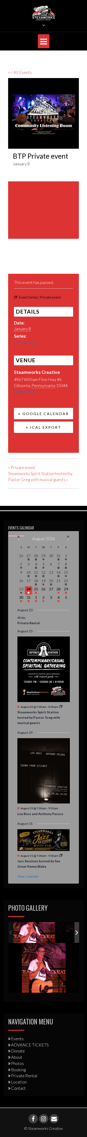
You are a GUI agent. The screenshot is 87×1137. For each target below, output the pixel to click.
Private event (26, 342)
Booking (18, 1069)
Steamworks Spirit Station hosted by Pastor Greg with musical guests (38, 717)
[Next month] (68, 539)
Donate (18, 1050)
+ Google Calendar (43, 413)
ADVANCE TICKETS (30, 1044)
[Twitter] (24, 263)
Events (17, 1038)
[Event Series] (60, 707)
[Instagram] (43, 1118)
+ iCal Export (43, 427)
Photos (17, 1063)
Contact (18, 1088)
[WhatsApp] (47, 263)
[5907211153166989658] (34, 932)
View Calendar (28, 876)
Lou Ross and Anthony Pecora (40, 814)
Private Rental (28, 623)
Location (19, 1081)
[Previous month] (18, 539)
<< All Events (20, 72)
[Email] (36, 263)
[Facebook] (13, 263)
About (16, 1057)
